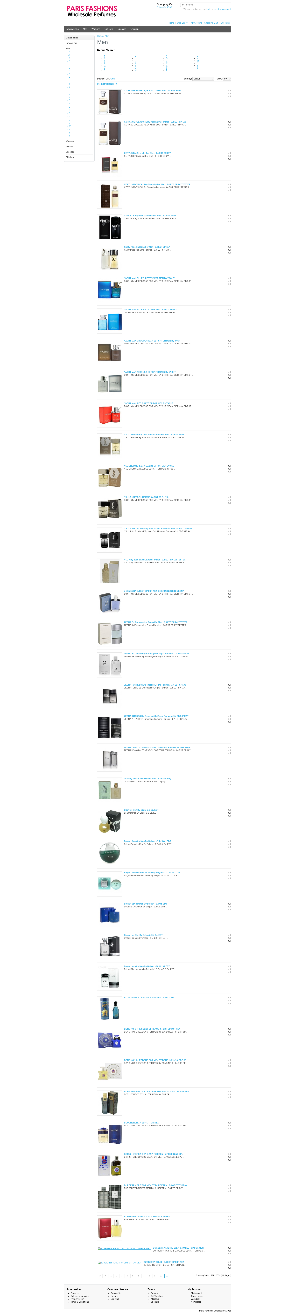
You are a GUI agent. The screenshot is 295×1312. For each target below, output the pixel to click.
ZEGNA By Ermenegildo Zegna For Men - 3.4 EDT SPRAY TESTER (155, 622)
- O (68, 100)
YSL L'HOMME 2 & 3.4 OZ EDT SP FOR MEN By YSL (149, 466)
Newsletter (196, 1302)
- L (68, 90)
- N (68, 97)
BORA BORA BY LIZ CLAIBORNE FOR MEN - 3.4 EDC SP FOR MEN (156, 1091)
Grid (112, 79)
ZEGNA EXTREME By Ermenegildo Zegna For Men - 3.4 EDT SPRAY (156, 653)
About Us (75, 1293)
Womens (96, 29)
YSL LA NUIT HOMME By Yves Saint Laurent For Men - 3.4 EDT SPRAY (158, 528)
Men (85, 29)
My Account (196, 23)
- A (68, 55)
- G (68, 74)
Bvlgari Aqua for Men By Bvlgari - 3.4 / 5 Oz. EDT (147, 841)
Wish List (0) (182, 23)
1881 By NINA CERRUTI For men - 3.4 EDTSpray (147, 779)
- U (68, 120)
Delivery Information (80, 1296)
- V (68, 123)
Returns (114, 1296)
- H (68, 77)
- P (68, 103)
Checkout (225, 23)
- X (68, 129)
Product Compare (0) (107, 84)
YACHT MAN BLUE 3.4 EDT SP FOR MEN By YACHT (149, 278)
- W (69, 126)
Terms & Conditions (80, 1302)
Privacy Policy (77, 1299)
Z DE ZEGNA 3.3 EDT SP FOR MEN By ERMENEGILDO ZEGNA (154, 591)
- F (68, 71)
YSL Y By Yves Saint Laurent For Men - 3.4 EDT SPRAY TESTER (155, 560)
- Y (68, 133)
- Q (68, 107)
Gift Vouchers (157, 1296)
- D (68, 64)
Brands (154, 1293)
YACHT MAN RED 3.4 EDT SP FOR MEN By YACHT (148, 403)
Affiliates (155, 1299)
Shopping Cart (211, 23)
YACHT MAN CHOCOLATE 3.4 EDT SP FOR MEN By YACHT (153, 341)
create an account (222, 9)
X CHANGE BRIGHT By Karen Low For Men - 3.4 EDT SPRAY (153, 90)
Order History (197, 1296)
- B (68, 58)
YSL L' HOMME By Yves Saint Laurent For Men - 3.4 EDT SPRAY (155, 434)
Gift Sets (108, 29)
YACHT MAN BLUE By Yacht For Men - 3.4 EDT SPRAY (150, 309)
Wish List (195, 1299)
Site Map (115, 1299)
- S (68, 113)
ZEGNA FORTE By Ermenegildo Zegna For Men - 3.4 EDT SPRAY (155, 685)
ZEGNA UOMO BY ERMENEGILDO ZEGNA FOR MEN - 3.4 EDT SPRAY (158, 747)
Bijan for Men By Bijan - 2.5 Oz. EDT (141, 810)
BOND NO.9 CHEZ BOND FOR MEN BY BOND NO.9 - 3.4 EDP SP (155, 1060)
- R (68, 110)
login (209, 9)
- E (68, 68)
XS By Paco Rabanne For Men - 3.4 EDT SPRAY (147, 247)
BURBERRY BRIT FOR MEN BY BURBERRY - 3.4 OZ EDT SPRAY (155, 1185)
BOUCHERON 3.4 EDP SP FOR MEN (141, 1123)
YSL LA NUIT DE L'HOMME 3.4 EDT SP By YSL (146, 497)
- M (68, 94)
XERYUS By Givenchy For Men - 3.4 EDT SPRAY (147, 153)
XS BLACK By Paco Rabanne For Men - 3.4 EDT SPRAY (151, 216)
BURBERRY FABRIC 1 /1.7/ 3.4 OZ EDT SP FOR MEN (178, 1248)
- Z (68, 136)
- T (68, 116)
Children (134, 29)
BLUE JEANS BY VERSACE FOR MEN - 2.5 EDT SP (149, 997)
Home (171, 23)
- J (68, 84)
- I (68, 81)
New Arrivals (72, 29)
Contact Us (116, 1293)
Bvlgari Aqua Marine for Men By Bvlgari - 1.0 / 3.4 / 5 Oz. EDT (153, 872)
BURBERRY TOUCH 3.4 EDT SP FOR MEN (164, 1262)
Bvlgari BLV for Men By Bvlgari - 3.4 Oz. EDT (145, 904)
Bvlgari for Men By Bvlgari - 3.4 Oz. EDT (143, 935)
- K (68, 87)
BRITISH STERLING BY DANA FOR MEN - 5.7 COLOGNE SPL (153, 1154)
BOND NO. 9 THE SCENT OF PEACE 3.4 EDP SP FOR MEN (152, 1029)
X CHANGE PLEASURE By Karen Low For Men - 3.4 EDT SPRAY (155, 122)
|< (100, 1276)
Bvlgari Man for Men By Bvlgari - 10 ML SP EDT (147, 966)
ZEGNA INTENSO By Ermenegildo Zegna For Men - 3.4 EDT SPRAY (156, 716)
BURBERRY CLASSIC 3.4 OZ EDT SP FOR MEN (147, 1216)
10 (161, 1276)
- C (68, 61)
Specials (122, 29)
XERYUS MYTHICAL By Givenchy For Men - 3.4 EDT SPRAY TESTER (157, 184)
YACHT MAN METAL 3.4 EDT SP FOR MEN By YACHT (150, 372)
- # (68, 51)
